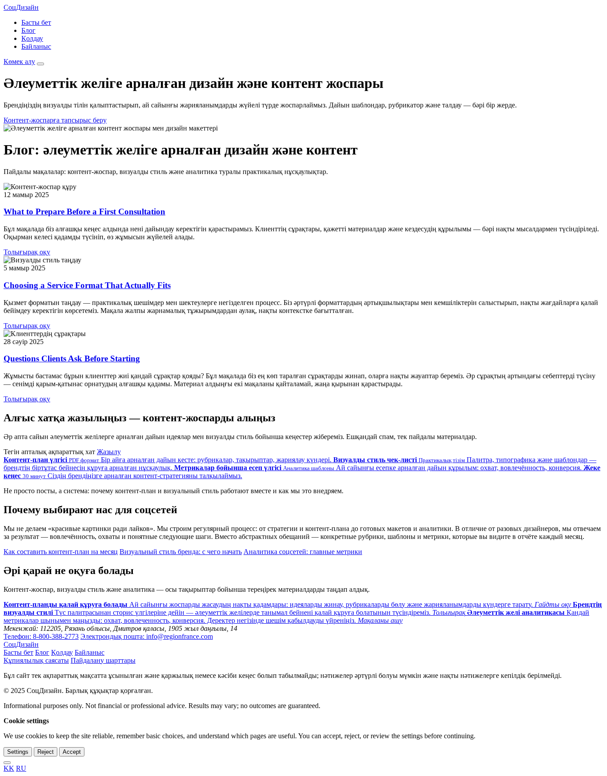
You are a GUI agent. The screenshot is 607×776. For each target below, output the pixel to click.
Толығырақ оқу (27, 252)
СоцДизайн (21, 7)
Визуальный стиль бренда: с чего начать (181, 551)
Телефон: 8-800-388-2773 (41, 636)
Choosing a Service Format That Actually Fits (87, 285)
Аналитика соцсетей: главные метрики (303, 551)
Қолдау (32, 38)
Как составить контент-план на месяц (61, 551)
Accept (72, 751)
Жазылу (109, 451)
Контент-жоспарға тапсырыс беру (55, 120)
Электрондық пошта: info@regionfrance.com (146, 636)
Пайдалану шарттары (103, 660)
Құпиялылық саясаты (36, 660)
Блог (28, 30)
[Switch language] (7, 762)
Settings (17, 751)
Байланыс (36, 46)
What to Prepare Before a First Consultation (84, 211)
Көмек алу (19, 61)
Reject (45, 751)
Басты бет (36, 22)
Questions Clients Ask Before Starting (72, 358)
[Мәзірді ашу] (40, 64)
